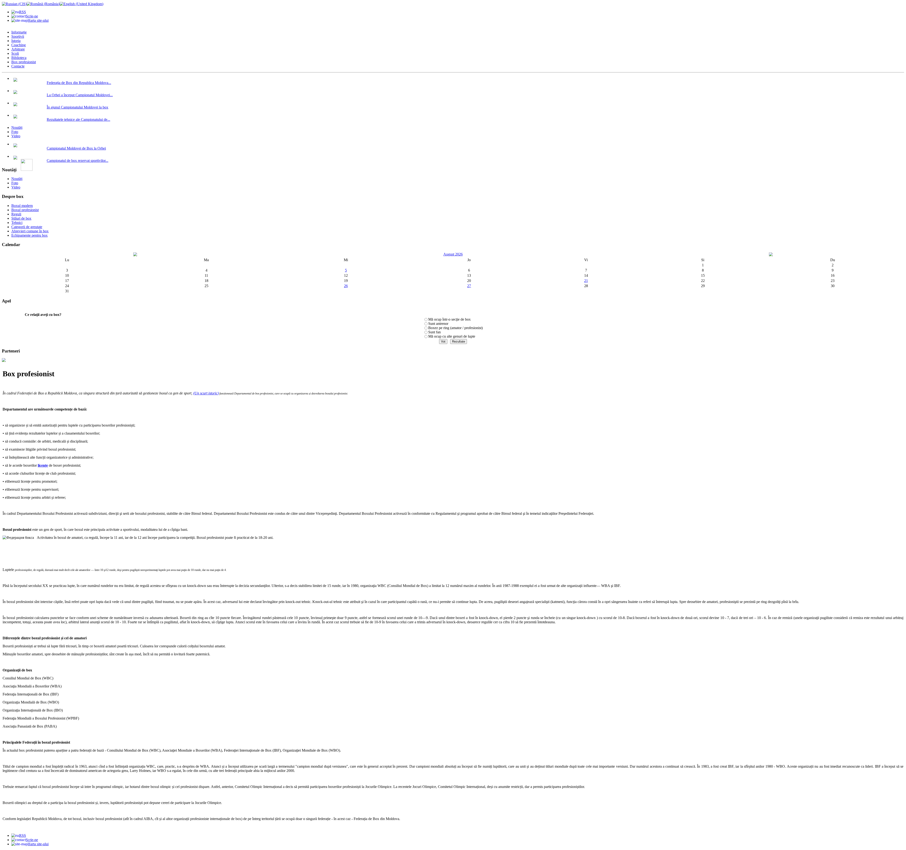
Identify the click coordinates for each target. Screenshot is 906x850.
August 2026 (453, 254)
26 (346, 286)
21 (586, 281)
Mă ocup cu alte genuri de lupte (451, 336)
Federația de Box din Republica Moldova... (79, 83)
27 (469, 286)
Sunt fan (434, 332)
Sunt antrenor (438, 324)
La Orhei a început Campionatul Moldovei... (80, 95)
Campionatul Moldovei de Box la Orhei (76, 148)
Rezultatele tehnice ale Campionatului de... (78, 119)
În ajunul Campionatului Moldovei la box (77, 107)
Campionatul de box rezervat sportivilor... (77, 161)
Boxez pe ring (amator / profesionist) (455, 328)
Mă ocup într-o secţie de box (449, 319)
